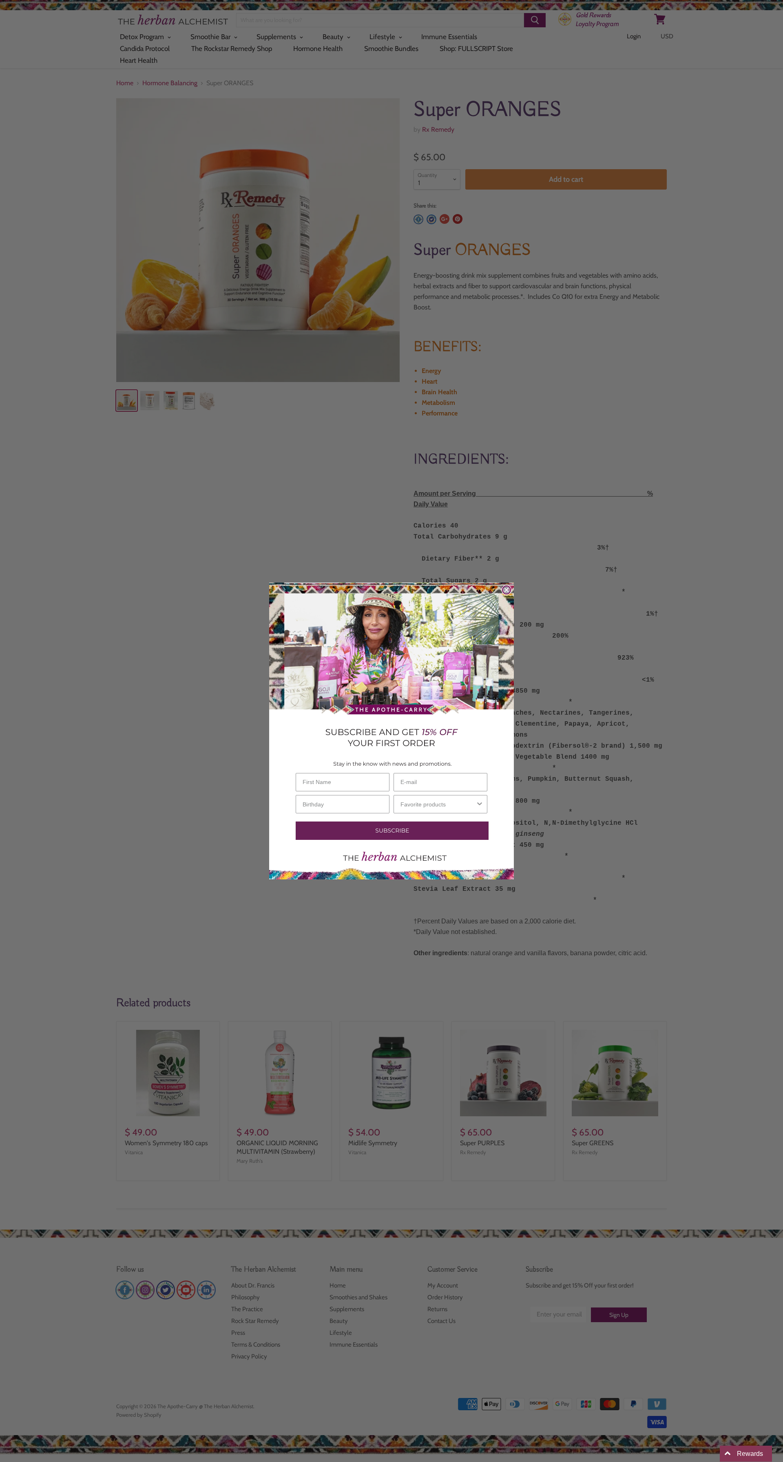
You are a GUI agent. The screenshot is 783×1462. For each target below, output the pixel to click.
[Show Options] (480, 804)
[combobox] (438, 804)
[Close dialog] (506, 590)
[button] (391, 831)
